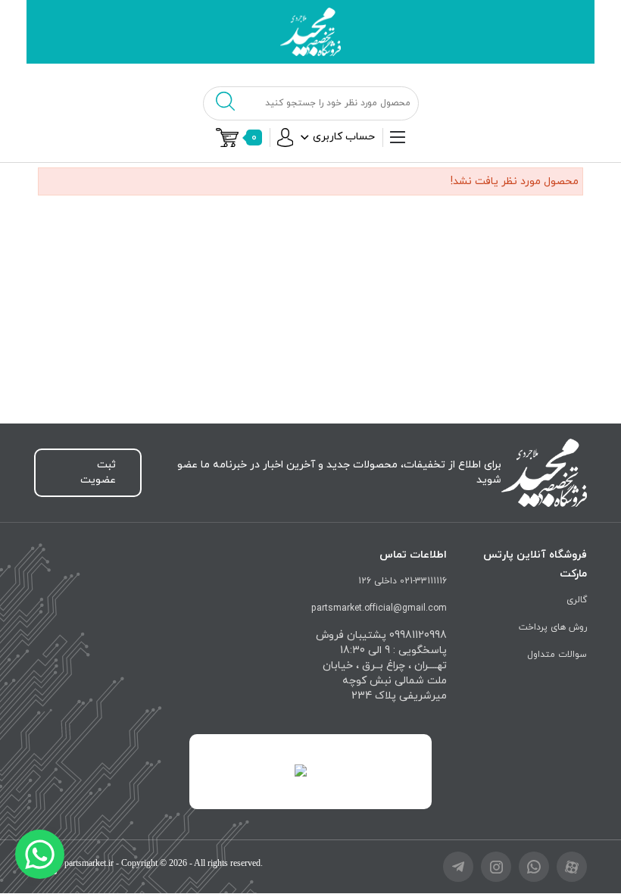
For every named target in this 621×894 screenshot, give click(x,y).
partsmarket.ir (89, 863)
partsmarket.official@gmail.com (379, 608)
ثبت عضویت (98, 472)
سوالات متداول (557, 655)
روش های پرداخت (553, 627)
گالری (576, 600)
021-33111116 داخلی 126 (402, 581)
